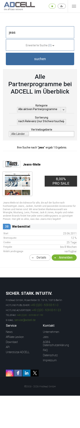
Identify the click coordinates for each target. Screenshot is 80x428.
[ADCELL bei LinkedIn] (26, 373)
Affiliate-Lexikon (15, 337)
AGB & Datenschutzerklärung (56, 343)
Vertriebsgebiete (41, 129)
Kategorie (42, 105)
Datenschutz (50, 355)
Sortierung (41, 117)
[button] (40, 59)
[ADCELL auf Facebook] (18, 373)
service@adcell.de (25, 320)
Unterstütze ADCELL (18, 352)
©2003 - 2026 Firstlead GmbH (40, 386)
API (8, 347)
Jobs (46, 337)
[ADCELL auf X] (35, 373)
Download (12, 342)
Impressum (50, 360)
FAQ (45, 350)
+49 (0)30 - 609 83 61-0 (44, 305)
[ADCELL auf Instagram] (10, 373)
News (9, 331)
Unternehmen (51, 331)
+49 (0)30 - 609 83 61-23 (46, 310)
